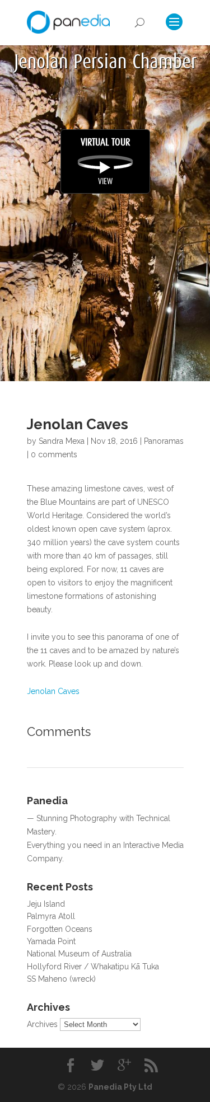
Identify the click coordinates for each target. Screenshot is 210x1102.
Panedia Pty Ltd (120, 1086)
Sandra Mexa (62, 441)
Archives (42, 1024)
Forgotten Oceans (59, 929)
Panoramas (164, 441)
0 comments (54, 454)
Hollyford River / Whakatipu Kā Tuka (93, 966)
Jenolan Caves (53, 691)
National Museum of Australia (79, 953)
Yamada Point (51, 941)
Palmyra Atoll (51, 916)
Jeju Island (46, 903)
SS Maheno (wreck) (61, 978)
